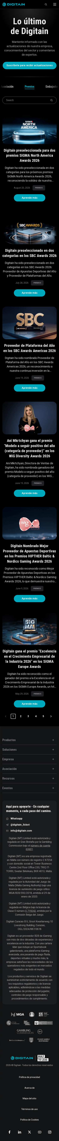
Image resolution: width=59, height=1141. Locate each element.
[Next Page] (50, 716)
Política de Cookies (29, 1119)
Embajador (52, 86)
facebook (9, 1132)
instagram (49, 1132)
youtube (39, 1132)
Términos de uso (29, 1109)
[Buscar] (46, 4)
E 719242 (30, 910)
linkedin (19, 1132)
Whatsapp (16, 818)
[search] (51, 100)
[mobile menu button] (55, 4)
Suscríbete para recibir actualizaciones (30, 65)
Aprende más (33, 197)
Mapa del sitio (29, 1098)
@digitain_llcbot (20, 824)
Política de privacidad (29, 1077)
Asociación (7, 86)
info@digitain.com (21, 830)
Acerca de (30, 1088)
